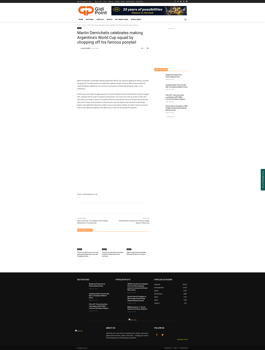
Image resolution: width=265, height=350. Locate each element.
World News (168, 348)
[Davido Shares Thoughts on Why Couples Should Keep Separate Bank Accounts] (159, 108)
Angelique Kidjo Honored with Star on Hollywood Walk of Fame (99, 296)
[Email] (111, 54)
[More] (121, 54)
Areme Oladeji (86, 48)
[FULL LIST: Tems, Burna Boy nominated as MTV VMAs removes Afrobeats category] (159, 97)
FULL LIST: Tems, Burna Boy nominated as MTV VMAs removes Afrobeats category (175, 97)
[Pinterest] (102, 54)
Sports (84, 25)
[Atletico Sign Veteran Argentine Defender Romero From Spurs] (138, 242)
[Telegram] (116, 54)
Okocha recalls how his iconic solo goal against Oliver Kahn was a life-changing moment (88, 254)
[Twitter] (181, 1)
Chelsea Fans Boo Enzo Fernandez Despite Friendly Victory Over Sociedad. (112, 254)
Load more (170, 116)
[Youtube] (186, 1)
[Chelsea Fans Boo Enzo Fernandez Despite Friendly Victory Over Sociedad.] (113, 242)
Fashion (175, 348)
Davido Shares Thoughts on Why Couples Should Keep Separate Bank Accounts (176, 108)
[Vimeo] (183, 1)
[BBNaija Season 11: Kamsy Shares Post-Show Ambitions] (121, 309)
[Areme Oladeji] (78, 48)
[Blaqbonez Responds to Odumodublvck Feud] (159, 77)
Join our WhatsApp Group (263, 179)
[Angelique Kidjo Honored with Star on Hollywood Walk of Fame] (159, 87)
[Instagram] (178, 1)
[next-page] (82, 261)
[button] (185, 19)
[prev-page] (78, 261)
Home (79, 25)
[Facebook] (175, 1)
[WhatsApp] (106, 54)
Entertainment (184, 348)
